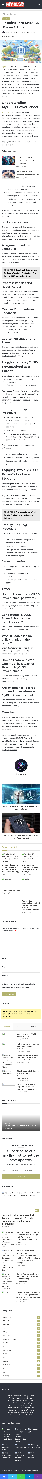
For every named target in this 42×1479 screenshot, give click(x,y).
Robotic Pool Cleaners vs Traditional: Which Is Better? (28, 1046)
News (5, 1354)
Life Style (6, 1335)
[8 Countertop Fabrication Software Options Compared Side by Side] (21, 1435)
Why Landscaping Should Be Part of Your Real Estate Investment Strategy (10, 868)
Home (6, 14)
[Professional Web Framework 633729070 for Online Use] (8, 1447)
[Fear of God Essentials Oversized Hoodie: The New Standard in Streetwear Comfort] (31, 888)
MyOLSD (5, 66)
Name (4, 958)
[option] (21, 1118)
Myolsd (6, 1321)
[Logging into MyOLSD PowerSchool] (8, 1037)
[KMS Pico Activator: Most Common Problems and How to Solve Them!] (8, 1061)
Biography (7, 1317)
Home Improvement (10, 1339)
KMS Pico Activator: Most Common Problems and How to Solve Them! (28, 1057)
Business (13, 14)
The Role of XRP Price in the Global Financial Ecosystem (26, 161)
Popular (7, 1026)
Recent (20, 1026)
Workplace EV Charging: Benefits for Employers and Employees (30, 868)
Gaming (6, 1376)
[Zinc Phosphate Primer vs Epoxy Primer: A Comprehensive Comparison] (8, 1074)
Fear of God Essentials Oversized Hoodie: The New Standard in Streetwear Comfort (31, 905)
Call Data (6, 1365)
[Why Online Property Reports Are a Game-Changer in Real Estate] (8, 1087)
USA (5, 1346)
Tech (5, 1328)
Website (5, 975)
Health (5, 1343)
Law (4, 1357)
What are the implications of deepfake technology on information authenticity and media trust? (27, 1237)
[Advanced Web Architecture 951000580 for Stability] (8, 1455)
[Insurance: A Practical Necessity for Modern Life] (8, 174)
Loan (5, 1372)
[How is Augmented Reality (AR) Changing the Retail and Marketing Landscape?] (8, 1281)
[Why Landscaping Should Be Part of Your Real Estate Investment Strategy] (11, 858)
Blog (5, 1332)
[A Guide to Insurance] (11, 883)
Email (4, 967)
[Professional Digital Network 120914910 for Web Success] (34, 1455)
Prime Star (8, 32)
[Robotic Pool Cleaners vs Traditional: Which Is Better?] (8, 1047)
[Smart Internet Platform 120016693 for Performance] (21, 1456)
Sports (5, 1361)
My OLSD (5, 112)
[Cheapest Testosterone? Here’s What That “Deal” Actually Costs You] (8, 1435)
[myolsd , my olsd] (15, 4)
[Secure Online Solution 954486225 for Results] (21, 1447)
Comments (34, 1026)
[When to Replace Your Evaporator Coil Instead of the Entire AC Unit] (34, 1431)
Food (5, 1368)
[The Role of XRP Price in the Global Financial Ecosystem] (8, 160)
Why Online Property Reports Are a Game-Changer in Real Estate (27, 1086)
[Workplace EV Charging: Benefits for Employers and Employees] (31, 858)
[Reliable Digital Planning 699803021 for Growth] (34, 1447)
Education (7, 1350)
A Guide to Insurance (11, 890)
